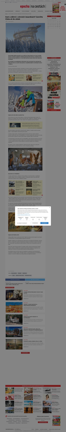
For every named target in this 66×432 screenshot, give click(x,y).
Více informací (27, 213)
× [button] (49, 207)
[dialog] (33, 216)
